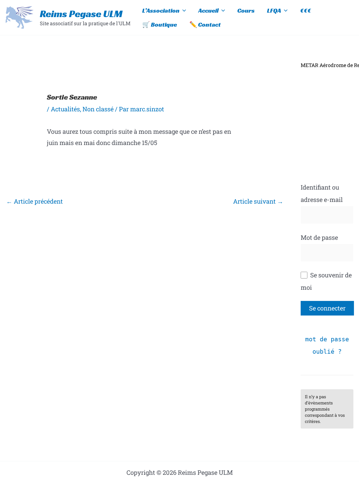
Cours (246, 10)
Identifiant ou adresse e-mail (322, 193)
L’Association (161, 10)
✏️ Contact (205, 24)
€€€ (305, 10)
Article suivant (258, 201)
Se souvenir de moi (326, 281)
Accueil (208, 10)
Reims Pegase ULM (81, 14)
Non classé (98, 109)
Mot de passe (319, 237)
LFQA (274, 10)
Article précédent (34, 201)
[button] (183, 11)
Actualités (65, 109)
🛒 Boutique (159, 24)
